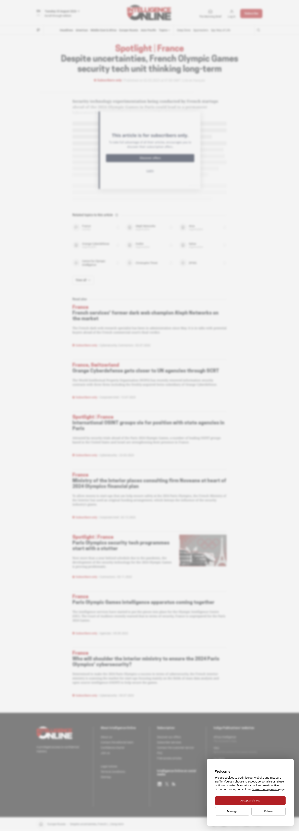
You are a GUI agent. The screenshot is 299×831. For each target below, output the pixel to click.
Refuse (268, 811)
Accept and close (250, 800)
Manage (232, 811)
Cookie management (265, 789)
